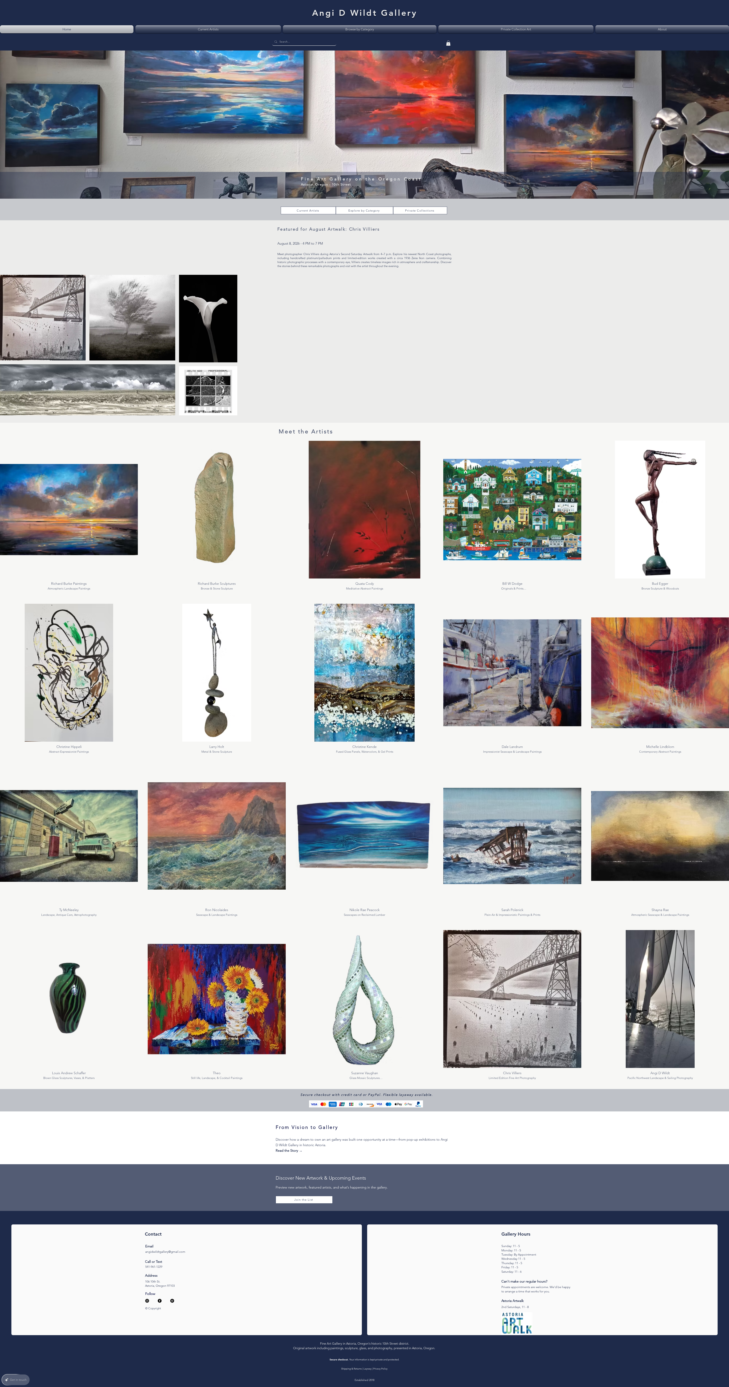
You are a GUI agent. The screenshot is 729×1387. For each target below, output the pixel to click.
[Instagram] (147, 1301)
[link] (448, 43)
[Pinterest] (172, 1301)
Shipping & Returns (351, 1368)
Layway (368, 1368)
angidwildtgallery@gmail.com (165, 1251)
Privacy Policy (380, 1368)
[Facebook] (160, 1301)
